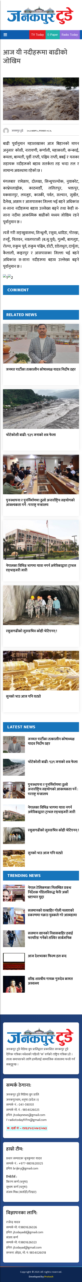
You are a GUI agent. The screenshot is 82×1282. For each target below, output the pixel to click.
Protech (48, 1277)
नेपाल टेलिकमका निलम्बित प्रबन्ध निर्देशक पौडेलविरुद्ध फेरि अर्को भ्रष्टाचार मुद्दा (49, 892)
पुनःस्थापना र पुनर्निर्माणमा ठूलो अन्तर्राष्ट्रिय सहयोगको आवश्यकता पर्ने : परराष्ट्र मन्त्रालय (40, 502)
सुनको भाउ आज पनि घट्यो (23, 697)
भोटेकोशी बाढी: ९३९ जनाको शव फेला (31, 435)
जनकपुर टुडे (17, 130)
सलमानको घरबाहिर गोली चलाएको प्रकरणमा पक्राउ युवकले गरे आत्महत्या (52, 913)
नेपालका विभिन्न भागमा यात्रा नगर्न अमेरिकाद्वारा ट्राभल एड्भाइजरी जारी (41, 568)
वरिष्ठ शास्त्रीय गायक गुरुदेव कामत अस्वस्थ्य (50, 981)
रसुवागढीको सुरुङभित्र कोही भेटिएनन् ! (31, 631)
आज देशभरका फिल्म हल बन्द (47, 956)
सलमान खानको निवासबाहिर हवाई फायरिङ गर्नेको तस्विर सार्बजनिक (50, 935)
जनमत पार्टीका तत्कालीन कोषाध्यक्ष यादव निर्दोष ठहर (41, 370)
